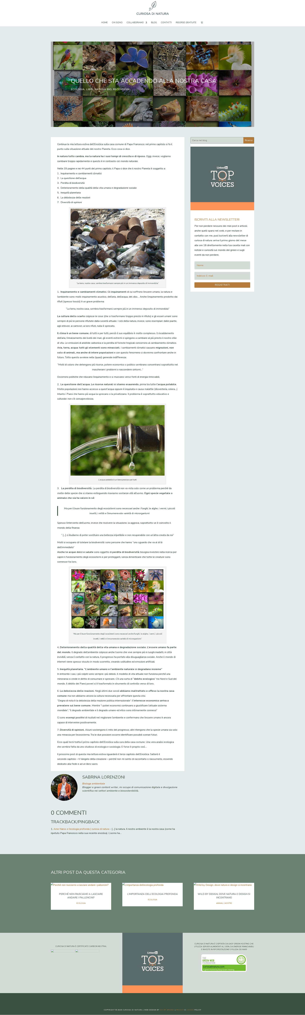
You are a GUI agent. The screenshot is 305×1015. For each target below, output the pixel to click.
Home (104, 22)
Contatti (166, 22)
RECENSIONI (121, 89)
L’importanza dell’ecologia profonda (152, 894)
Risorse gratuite (186, 22)
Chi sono (117, 22)
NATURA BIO (103, 89)
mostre (228, 903)
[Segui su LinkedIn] (162, 998)
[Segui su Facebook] (143, 998)
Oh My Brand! (167, 1010)
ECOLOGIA (78, 89)
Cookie (190, 1010)
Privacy (180, 1010)
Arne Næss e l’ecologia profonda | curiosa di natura (81, 829)
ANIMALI (220, 903)
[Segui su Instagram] (155, 998)
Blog (154, 22)
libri (89, 89)
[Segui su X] (149, 998)
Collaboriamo (135, 22)
